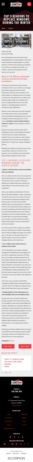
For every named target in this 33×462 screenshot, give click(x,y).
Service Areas (9, 421)
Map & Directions (16, 405)
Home (8, 414)
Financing (24, 414)
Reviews (24, 418)
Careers (9, 425)
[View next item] (10, 373)
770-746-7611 (16, 391)
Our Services (8, 418)
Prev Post (8, 346)
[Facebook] (14, 437)
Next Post (25, 346)
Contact (24, 425)
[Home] (16, 4)
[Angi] (22, 437)
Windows (12, 341)
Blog (24, 421)
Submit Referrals (9, 428)
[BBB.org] (18, 437)
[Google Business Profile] (10, 437)
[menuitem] (9, 453)
